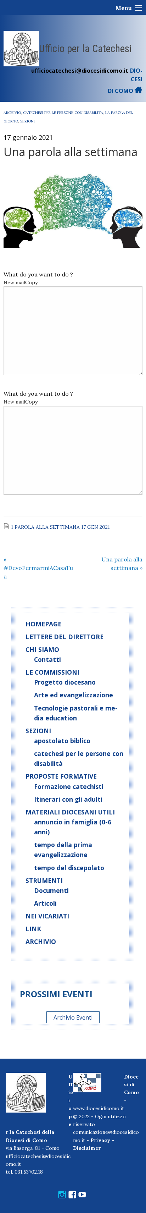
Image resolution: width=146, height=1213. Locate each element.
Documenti (51, 890)
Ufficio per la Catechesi (85, 49)
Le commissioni (52, 672)
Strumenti (44, 880)
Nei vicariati (47, 916)
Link (33, 928)
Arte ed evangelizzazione (73, 695)
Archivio (12, 112)
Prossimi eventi (56, 994)
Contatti (47, 659)
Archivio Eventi (73, 1017)
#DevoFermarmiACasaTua (38, 568)
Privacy (100, 1140)
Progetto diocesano (65, 682)
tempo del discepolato (69, 867)
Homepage (43, 624)
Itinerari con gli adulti (68, 799)
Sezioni (27, 121)
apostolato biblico (62, 740)
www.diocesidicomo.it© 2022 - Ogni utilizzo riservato (99, 1116)
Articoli (45, 903)
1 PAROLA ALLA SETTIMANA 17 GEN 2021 (60, 527)
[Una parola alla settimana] (73, 208)
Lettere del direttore (64, 636)
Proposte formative (61, 776)
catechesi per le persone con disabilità (63, 112)
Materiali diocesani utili (70, 812)
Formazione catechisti (68, 786)
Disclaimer (87, 1148)
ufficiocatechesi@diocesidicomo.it (79, 71)
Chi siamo (42, 649)
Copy (31, 282)
